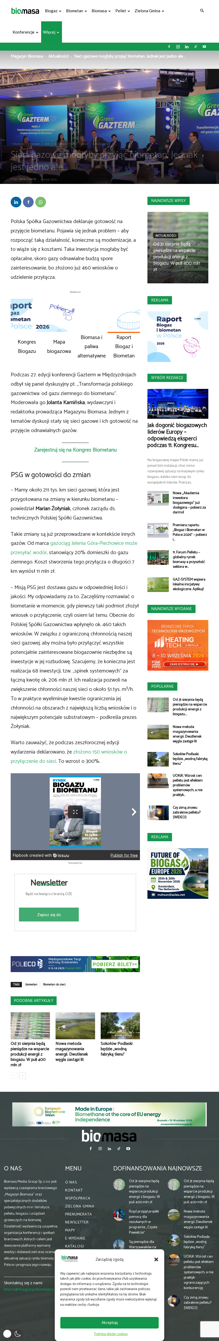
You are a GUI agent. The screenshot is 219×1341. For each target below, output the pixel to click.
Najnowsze (185, 1169)
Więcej (49, 32)
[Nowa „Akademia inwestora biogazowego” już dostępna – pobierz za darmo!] (158, 498)
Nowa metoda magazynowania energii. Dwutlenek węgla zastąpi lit (72, 1051)
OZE (46, 144)
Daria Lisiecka (27, 179)
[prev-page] (14, 1075)
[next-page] (22, 1075)
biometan (31, 984)
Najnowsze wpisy (168, 201)
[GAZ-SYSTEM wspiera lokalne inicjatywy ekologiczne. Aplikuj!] (158, 584)
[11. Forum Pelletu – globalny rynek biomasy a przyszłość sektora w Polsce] (158, 557)
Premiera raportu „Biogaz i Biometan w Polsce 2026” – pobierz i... (190, 532)
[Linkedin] (187, 47)
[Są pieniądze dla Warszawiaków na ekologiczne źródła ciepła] (119, 1245)
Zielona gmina (147, 10)
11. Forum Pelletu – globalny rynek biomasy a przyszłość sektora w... (189, 559)
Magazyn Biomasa (27, 56)
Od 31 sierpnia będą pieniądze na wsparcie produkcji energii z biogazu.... (190, 707)
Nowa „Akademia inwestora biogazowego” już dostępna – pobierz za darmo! (189, 503)
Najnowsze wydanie (171, 609)
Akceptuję (109, 1322)
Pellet (120, 10)
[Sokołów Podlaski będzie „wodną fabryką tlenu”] (120, 1025)
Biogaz (51, 10)
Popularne (162, 686)
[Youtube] (204, 47)
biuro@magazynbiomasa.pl (31, 1289)
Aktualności (58, 56)
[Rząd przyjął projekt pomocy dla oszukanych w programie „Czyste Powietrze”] (119, 1215)
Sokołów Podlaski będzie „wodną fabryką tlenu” (116, 1049)
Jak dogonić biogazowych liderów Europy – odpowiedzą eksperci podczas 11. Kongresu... (177, 435)
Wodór (84, 144)
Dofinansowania (140, 1169)
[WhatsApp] (40, 202)
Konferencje (23, 32)
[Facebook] (169, 47)
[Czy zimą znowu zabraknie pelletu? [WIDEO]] (158, 813)
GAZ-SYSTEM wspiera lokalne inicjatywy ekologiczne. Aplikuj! (189, 584)
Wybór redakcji (167, 377)
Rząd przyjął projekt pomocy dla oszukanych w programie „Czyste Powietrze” (144, 1222)
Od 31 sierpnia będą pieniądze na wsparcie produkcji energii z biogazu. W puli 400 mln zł (30, 1054)
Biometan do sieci (54, 984)
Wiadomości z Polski (65, 144)
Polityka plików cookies (111, 1334)
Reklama (159, 300)
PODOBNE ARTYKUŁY (33, 1000)
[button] (156, 1259)
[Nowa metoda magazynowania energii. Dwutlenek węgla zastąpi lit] (75, 1025)
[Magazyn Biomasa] (109, 1135)
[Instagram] (178, 47)
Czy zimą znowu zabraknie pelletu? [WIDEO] (187, 812)
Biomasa (99, 10)
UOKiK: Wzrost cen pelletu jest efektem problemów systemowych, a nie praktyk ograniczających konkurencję (199, 1272)
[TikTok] (195, 47)
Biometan (74, 10)
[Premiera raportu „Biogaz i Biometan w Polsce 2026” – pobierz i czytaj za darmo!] (158, 530)
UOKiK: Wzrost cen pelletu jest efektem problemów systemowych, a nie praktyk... (188, 785)
